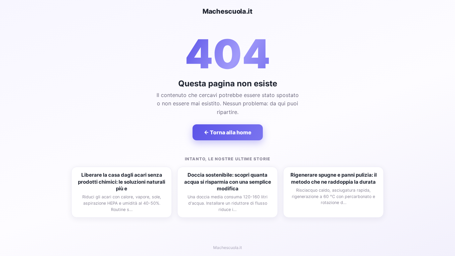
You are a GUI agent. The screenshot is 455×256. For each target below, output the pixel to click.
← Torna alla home (227, 132)
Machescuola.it (227, 11)
